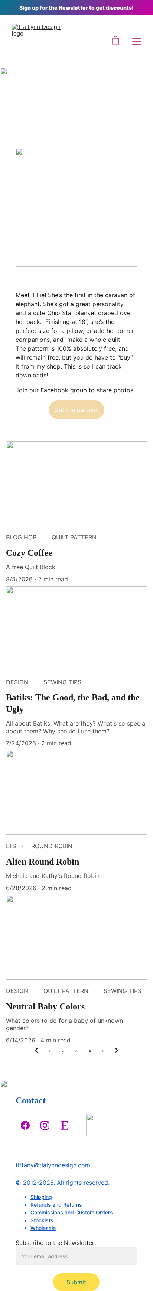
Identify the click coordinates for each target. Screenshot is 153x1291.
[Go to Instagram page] (44, 1125)
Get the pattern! (76, 409)
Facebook (54, 390)
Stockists (41, 1220)
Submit (76, 1282)
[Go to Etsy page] (64, 1125)
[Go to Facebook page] (25, 1125)
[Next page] (116, 1051)
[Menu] (136, 41)
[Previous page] (36, 1051)
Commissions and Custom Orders (71, 1212)
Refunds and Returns (56, 1204)
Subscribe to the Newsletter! (56, 1242)
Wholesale (43, 1228)
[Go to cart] (115, 41)
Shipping (41, 1197)
